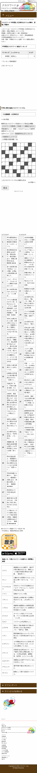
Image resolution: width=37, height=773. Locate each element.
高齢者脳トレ (5, 757)
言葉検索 (4, 736)
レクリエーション (6, 755)
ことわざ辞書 (5, 750)
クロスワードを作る (6, 729)
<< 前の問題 (5, 119)
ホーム (3, 724)
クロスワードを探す (6, 727)
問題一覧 (4, 725)
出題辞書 (4, 745)
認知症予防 (4, 753)
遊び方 (3, 759)
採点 (5, 188)
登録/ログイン (32, 1)
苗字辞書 (4, 748)
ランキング (4, 738)
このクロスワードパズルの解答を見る (13, 180)
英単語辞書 (4, 746)
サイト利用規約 (5, 751)
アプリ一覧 (4, 732)
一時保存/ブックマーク (9, 137)
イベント (4, 734)
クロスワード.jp (10, 5)
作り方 (3, 730)
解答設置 (4, 741)
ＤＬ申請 (4, 739)
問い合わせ (4, 743)
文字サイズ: (5, 133)
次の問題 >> (32, 182)
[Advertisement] (18, 85)
